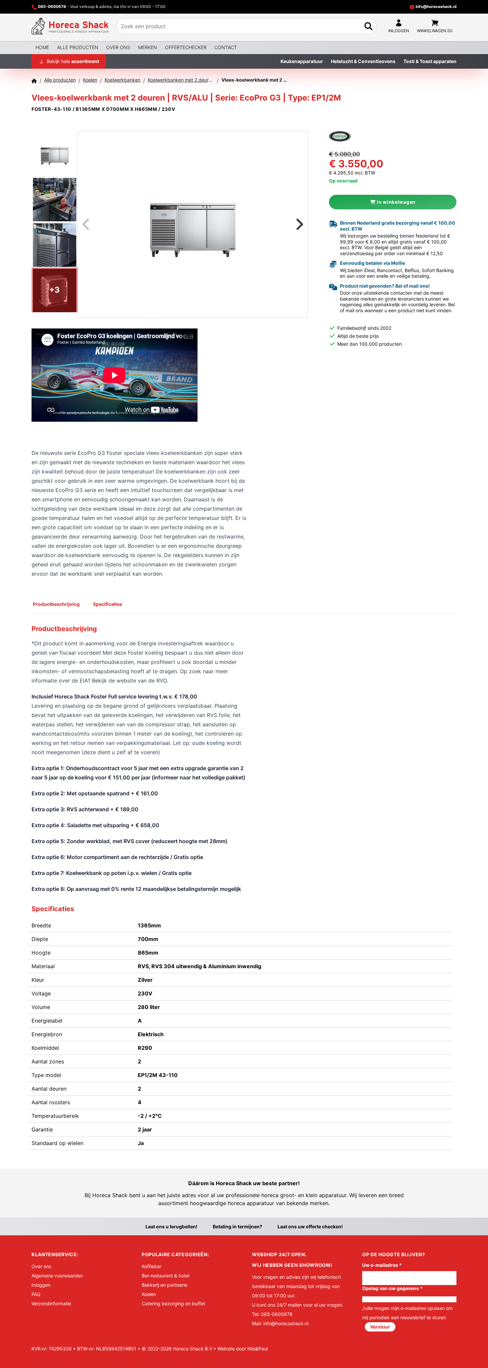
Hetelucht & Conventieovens (363, 61)
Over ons (118, 47)
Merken (147, 47)
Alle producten (77, 47)
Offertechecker (185, 47)
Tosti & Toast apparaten (429, 61)
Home (42, 47)
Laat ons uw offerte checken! (310, 1226)
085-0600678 (52, 6)
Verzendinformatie (51, 1303)
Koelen (149, 1294)
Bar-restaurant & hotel (165, 1275)
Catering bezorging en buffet (173, 1303)
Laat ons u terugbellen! (171, 1226)
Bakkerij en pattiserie (164, 1285)
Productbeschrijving (56, 604)
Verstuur (380, 1327)
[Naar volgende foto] (291, 224)
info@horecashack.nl (435, 6)
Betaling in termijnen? (237, 1226)
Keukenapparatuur (302, 61)
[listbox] (192, 224)
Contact (225, 47)
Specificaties (107, 604)
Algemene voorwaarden (57, 1275)
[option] (192, 224)
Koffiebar (151, 1266)
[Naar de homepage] (70, 26)
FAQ (36, 1294)
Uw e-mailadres (382, 1265)
